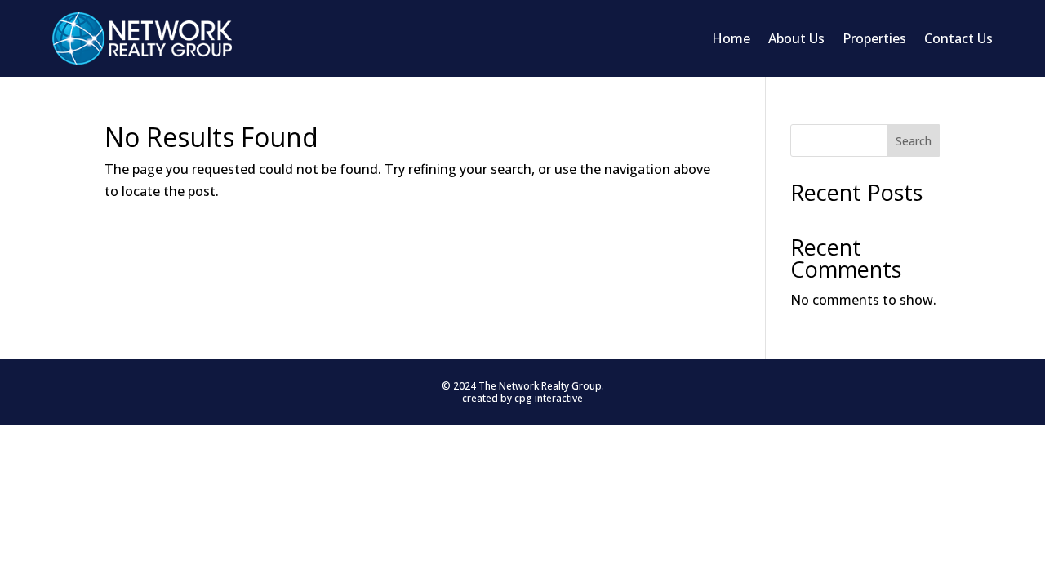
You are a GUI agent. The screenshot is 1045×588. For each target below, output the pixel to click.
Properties (874, 38)
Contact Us (958, 38)
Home (731, 38)
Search (914, 141)
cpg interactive (548, 398)
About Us (796, 38)
